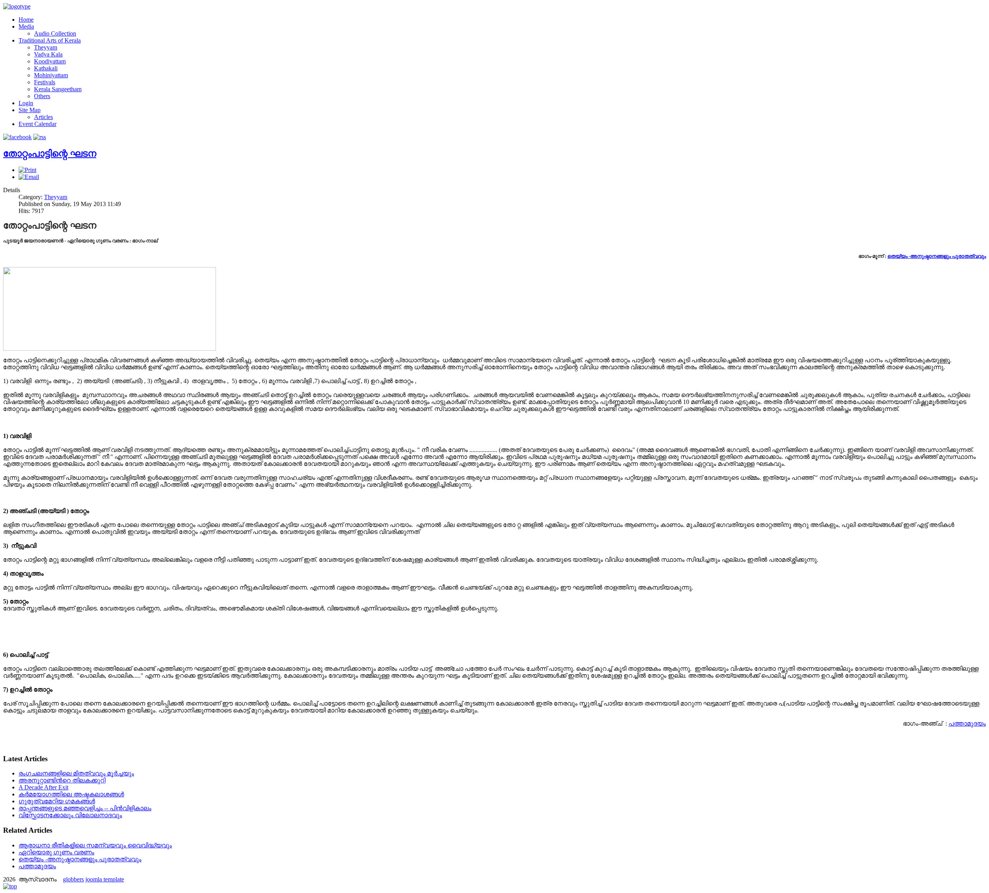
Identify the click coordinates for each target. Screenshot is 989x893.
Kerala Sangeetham (58, 89)
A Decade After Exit (43, 787)
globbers (73, 879)
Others (42, 96)
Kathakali (46, 68)
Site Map (30, 110)
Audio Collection (55, 33)
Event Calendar (37, 124)
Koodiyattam (50, 61)
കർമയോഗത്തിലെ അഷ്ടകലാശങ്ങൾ (71, 794)
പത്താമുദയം (967, 723)
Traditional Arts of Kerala (50, 40)
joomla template (104, 879)
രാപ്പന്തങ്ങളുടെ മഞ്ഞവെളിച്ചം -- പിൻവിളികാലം (85, 808)
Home (26, 19)
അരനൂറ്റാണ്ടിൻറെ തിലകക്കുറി (62, 780)
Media (26, 26)
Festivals (44, 82)
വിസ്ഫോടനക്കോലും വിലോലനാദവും (70, 815)
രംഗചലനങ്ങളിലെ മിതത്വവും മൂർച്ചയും (76, 773)
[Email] (29, 177)
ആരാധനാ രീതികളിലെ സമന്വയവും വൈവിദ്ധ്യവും (95, 845)
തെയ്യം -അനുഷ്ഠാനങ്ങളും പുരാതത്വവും (936, 256)
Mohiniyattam (51, 75)
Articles (43, 117)
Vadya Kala (48, 54)
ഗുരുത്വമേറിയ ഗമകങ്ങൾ (57, 801)
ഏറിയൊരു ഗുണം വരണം (56, 852)
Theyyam (45, 47)
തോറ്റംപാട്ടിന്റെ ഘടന (49, 153)
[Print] (27, 170)
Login (26, 103)
